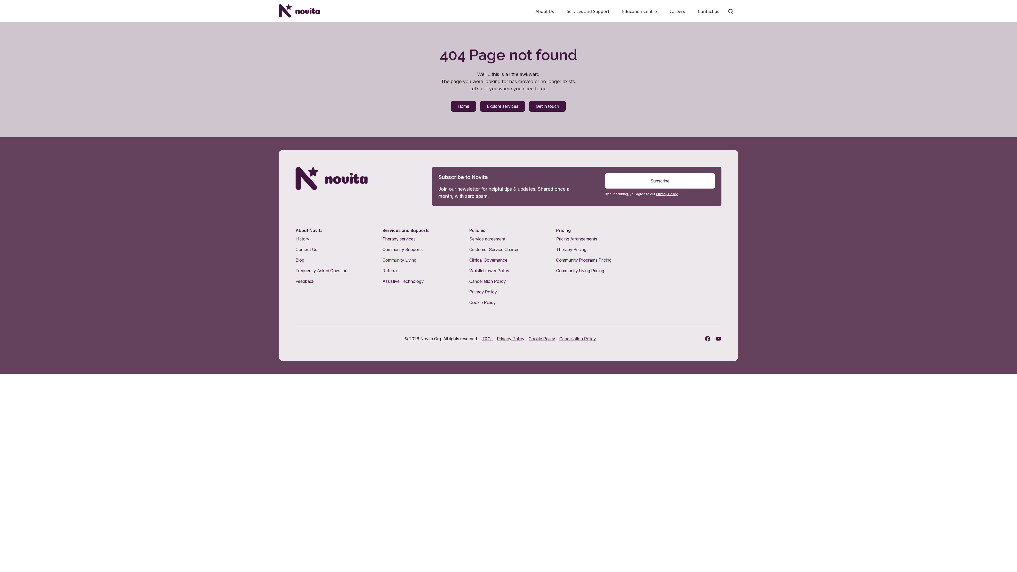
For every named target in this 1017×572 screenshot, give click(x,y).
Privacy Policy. (667, 194)
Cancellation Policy (487, 281)
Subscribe (660, 181)
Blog (300, 260)
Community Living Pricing (580, 270)
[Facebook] (707, 339)
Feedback (305, 281)
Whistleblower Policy (489, 270)
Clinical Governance (488, 260)
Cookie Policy (482, 302)
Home (463, 106)
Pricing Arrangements (576, 239)
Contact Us (306, 249)
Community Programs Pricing (584, 260)
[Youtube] (718, 339)
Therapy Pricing (571, 249)
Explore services (502, 106)
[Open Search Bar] (731, 11)
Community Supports (402, 249)
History (302, 239)
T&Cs (487, 338)
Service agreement (487, 239)
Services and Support (588, 11)
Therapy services (399, 239)
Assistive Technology (403, 281)
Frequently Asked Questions (323, 270)
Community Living (399, 260)
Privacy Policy (483, 291)
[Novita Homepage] (299, 10)
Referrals (391, 270)
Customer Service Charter (494, 249)
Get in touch (547, 106)
